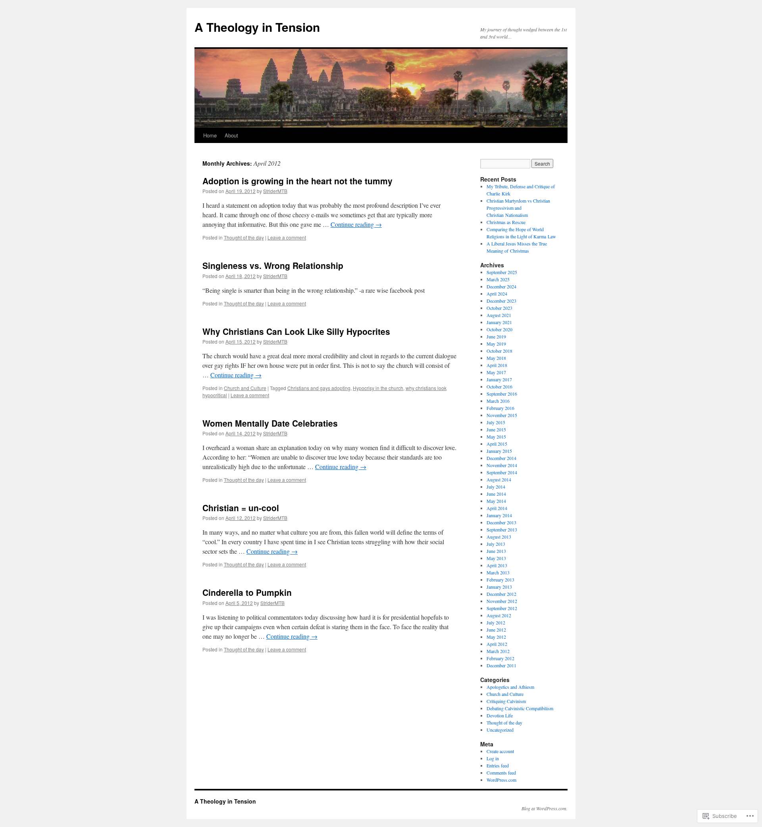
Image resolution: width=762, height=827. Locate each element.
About (231, 135)
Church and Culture (245, 388)
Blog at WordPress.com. (544, 808)
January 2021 (499, 322)
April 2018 (497, 365)
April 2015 (497, 444)
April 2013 (497, 565)
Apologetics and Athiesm (510, 687)
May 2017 (496, 372)
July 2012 (496, 622)
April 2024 (497, 293)
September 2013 (502, 529)
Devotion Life (500, 715)
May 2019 (496, 343)
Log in (493, 758)
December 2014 (501, 458)
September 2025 (502, 272)
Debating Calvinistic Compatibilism (520, 708)
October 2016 (499, 386)
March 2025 (498, 279)
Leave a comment (286, 237)
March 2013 (498, 572)
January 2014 (499, 515)
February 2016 (500, 408)
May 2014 (496, 501)
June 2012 (496, 629)
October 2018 (499, 351)
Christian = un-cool (240, 508)
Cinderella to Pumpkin (247, 592)
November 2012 (502, 601)
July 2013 (496, 544)
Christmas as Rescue (506, 222)
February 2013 (500, 579)
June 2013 (496, 551)
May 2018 (496, 358)
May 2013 (496, 558)
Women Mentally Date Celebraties (270, 423)
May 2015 (496, 436)
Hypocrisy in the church (378, 388)
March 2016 (498, 401)
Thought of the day (244, 237)
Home (210, 135)
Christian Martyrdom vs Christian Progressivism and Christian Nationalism (518, 207)
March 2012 (498, 651)
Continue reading (356, 224)
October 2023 (499, 308)
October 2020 (499, 329)
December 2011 (501, 665)
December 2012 (501, 594)
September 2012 (502, 608)
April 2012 (497, 644)
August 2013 (499, 536)
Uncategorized (500, 730)
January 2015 (499, 451)
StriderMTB (275, 190)
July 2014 (496, 486)
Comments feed (501, 772)
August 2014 (499, 479)
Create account (500, 751)
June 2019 (496, 336)
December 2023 (501, 301)
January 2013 (499, 587)
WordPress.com (501, 780)
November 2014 (502, 465)
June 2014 (496, 494)
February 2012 (500, 658)
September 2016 (502, 393)
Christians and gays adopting (318, 388)
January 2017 (499, 379)
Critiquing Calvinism (506, 701)
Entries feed (498, 765)
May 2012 (496, 637)
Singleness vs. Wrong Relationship (272, 265)
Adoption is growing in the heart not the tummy (297, 181)
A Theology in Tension (257, 26)
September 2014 (502, 472)
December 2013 (501, 522)
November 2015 (502, 415)
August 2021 (499, 315)
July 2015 (496, 422)
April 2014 (497, 508)
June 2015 (496, 429)
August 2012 (499, 615)
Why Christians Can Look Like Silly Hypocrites (296, 331)
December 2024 (501, 286)
